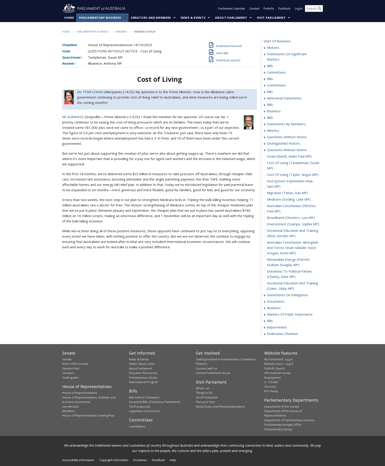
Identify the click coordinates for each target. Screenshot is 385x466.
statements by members (286, 124)
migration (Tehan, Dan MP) (287, 193)
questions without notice (287, 137)
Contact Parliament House (213, 373)
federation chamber (282, 333)
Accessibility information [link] (78, 460)
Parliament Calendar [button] (231, 8)
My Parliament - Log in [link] (278, 359)
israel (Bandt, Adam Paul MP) (289, 156)
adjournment (277, 327)
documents (276, 301)
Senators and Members (151, 18)
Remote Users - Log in (278, 364)
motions (273, 47)
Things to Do (204, 393)
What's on (202, 388)
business (274, 111)
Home (69, 18)
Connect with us (206, 368)
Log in (299, 8)
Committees (137, 426)
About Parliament (231, 18)
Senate (67, 359)
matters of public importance (290, 314)
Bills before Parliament (144, 397)
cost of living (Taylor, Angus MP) (292, 174)
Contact (254, 8)
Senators (68, 373)
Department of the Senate (281, 406)
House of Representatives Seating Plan (88, 415)
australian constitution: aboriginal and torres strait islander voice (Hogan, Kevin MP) (292, 247)
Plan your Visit (205, 402)
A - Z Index (271, 382)
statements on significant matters (287, 57)
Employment (272, 378)
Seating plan (70, 378)
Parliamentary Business (100, 18)
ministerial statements (284, 98)
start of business (277, 41)
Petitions (202, 364)
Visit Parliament (271, 18)
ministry (273, 130)
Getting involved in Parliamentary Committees (226, 359)
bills (270, 66)
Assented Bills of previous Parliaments (154, 402)
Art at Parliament (207, 397)
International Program (143, 382)
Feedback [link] (158, 460)
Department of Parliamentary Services (289, 420)
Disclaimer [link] (140, 460)
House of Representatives (79, 393)
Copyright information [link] (113, 460)
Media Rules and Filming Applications (220, 406)
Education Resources (143, 373)
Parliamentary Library (143, 378)
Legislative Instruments (144, 411)
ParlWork (284, 8)
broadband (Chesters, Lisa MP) (291, 217)
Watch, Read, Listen (142, 364)
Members (68, 411)
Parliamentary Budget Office (282, 425)
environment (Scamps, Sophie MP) (293, 224)
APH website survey (277, 373)
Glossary (270, 386)
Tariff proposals (139, 406)
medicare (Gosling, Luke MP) (289, 199)
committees (276, 72)
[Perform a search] (319, 8)
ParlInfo (269, 8)
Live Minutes (70, 406)
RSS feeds (271, 391)
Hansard (121, 31)
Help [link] (173, 460)
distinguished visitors (283, 143)
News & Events (193, 18)
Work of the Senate (75, 364)
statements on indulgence (287, 295)
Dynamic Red (70, 368)
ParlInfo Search (274, 368)
